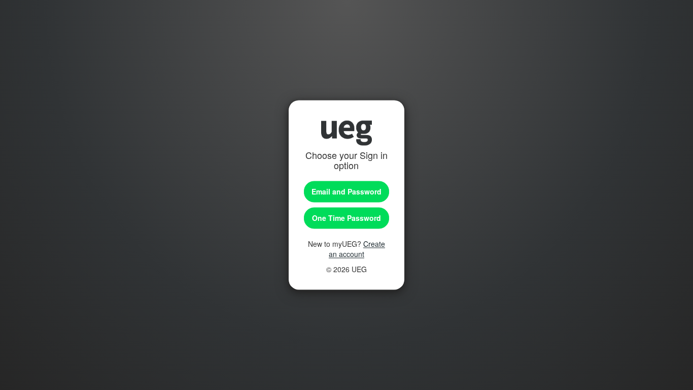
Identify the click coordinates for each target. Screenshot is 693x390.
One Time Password (346, 218)
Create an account (357, 249)
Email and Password (346, 192)
